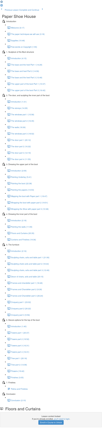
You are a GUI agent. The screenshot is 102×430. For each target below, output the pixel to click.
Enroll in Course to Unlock (51, 422)
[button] (1, 2)
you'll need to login (62, 418)
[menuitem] (1, 6)
